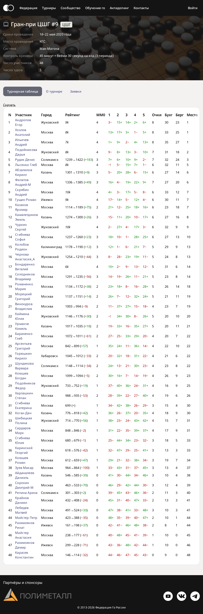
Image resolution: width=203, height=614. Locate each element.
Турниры (49, 8)
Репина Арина (26, 492)
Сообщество (70, 8)
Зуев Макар (24, 468)
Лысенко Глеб (26, 165)
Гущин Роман (25, 199)
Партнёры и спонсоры (22, 582)
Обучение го (95, 8)
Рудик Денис (25, 159)
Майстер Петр (26, 517)
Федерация (28, 8)
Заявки (75, 91)
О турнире (54, 91)
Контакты (141, 8)
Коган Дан (23, 413)
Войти (192, 8)
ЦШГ (66, 24)
